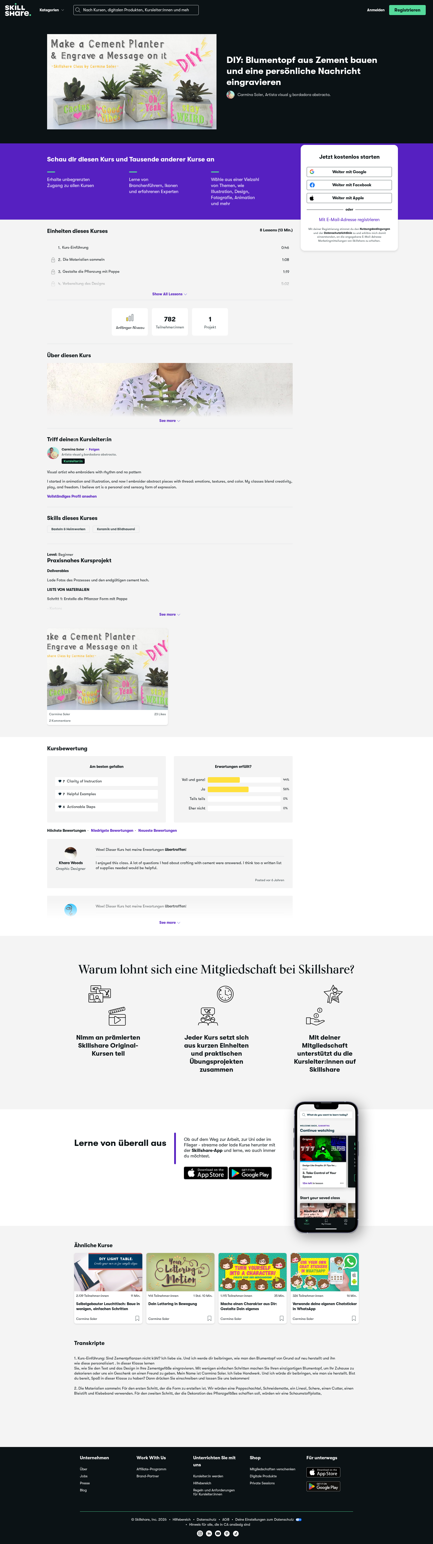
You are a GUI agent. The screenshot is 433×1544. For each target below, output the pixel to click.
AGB (225, 1519)
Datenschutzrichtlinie (338, 233)
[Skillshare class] (108, 1272)
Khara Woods (71, 863)
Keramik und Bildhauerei (116, 529)
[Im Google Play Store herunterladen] (251, 1173)
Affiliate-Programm (151, 1469)
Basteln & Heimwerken (68, 529)
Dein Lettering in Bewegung (172, 1304)
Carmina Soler (80, 449)
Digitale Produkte (263, 1476)
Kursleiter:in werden (208, 1476)
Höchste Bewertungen (66, 830)
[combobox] (136, 10)
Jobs (83, 1476)
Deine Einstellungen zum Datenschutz (264, 1519)
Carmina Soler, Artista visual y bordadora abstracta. (284, 95)
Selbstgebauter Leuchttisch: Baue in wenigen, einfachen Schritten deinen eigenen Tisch (108, 1309)
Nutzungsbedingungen (375, 229)
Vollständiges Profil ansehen (72, 496)
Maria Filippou (70, 919)
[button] (62, 9)
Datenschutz (206, 1519)
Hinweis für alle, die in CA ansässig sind (219, 1524)
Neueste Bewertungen (157, 830)
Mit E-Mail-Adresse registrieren (349, 219)
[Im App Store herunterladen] (204, 1173)
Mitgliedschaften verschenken (272, 1469)
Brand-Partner (148, 1476)
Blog (83, 1490)
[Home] (18, 10)
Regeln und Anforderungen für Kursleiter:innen (214, 1492)
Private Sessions (262, 1483)
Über (83, 1469)
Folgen (94, 449)
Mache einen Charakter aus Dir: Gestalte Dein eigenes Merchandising (249, 1309)
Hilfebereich (202, 1483)
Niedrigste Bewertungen (111, 830)
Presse (85, 1483)
